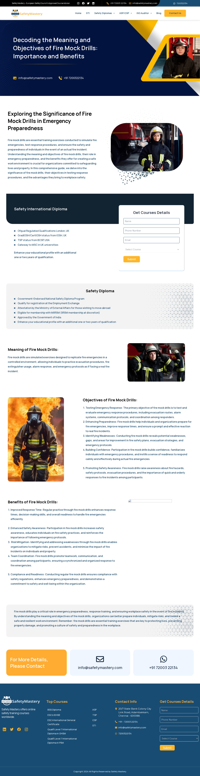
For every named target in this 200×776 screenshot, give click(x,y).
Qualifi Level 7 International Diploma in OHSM (62, 731)
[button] (104, 13)
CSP (94, 720)
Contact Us (175, 13)
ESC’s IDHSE (54, 715)
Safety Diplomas (103, 13)
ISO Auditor (143, 13)
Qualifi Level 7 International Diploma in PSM (62, 740)
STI (88, 13)
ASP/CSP (124, 13)
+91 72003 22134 (163, 667)
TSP (94, 715)
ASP (94, 709)
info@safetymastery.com (100, 667)
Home (78, 13)
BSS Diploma (54, 709)
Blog (158, 13)
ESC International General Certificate (61, 722)
